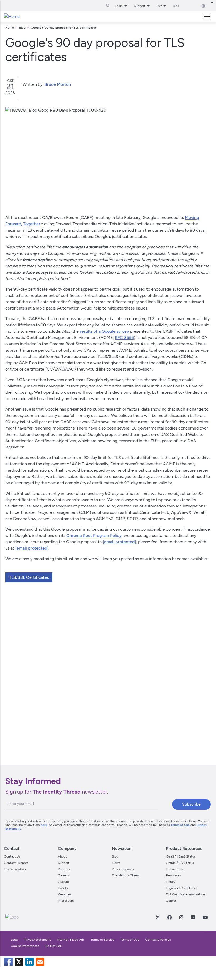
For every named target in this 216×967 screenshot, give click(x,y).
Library (170, 882)
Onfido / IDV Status (180, 863)
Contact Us (12, 856)
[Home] (12, 16)
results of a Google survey (104, 331)
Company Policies (158, 939)
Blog (176, 6)
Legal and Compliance (182, 888)
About (62, 856)
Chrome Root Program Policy (94, 535)
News (116, 863)
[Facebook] (169, 917)
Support (64, 863)
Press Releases (123, 869)
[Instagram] (181, 917)
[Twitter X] (157, 917)
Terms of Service (102, 939)
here (44, 825)
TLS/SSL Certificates (29, 577)
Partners (64, 869)
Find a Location (15, 869)
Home (9, 27)
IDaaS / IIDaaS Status (181, 856)
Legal (14, 939)
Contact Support (16, 863)
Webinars (65, 894)
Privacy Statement (37, 939)
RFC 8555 (124, 337)
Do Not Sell (53, 946)
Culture (63, 882)
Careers (63, 875)
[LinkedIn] (193, 917)
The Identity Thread (126, 875)
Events (63, 888)
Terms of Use (180, 825)
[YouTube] (205, 917)
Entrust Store (175, 869)
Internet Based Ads (71, 939)
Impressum (66, 901)
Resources (173, 875)
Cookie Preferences (25, 946)
